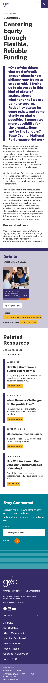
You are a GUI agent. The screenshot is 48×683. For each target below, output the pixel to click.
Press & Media (11, 648)
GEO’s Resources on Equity (24, 434)
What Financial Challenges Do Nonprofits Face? (24, 402)
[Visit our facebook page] (5, 608)
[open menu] (38, 4)
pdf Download (13, 306)
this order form (20, 236)
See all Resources (13, 350)
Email (6, 527)
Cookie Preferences (12, 671)
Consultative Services (15, 653)
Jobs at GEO (10, 659)
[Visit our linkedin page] (9, 608)
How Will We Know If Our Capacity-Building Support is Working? (24, 465)
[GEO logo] (7, 4)
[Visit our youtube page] (14, 608)
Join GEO (8, 622)
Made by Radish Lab (10, 679)
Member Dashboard (14, 638)
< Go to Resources (10, 14)
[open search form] (44, 4)
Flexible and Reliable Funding (22, 317)
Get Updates (10, 628)
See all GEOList (11, 354)
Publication (28, 322)
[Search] (38, 616)
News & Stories (12, 643)
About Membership (14, 633)
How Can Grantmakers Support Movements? (21, 368)
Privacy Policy (8, 667)
